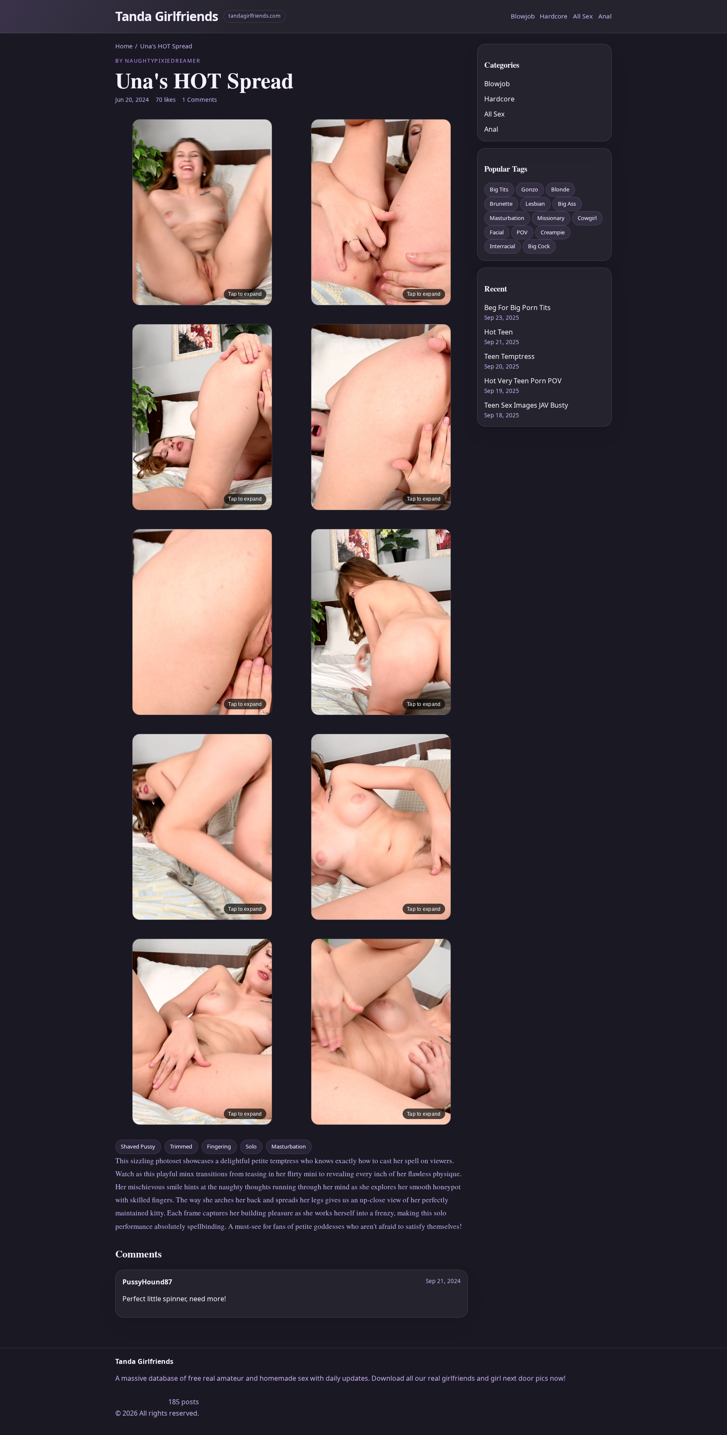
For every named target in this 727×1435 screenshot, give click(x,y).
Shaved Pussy (138, 1146)
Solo (251, 1146)
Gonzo (529, 189)
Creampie (553, 232)
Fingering (219, 1146)
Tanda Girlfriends (166, 16)
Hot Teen (498, 332)
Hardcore (554, 16)
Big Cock (539, 246)
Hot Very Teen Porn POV (523, 380)
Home (124, 46)
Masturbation (288, 1146)
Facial (497, 232)
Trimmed (181, 1146)
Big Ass (567, 203)
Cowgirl (587, 218)
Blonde (560, 189)
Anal (605, 16)
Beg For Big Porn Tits (517, 307)
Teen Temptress (509, 356)
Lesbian (535, 203)
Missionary (551, 218)
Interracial (502, 246)
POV (522, 232)
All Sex (583, 16)
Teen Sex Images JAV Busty (526, 405)
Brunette (501, 203)
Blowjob (523, 16)
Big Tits (499, 189)
